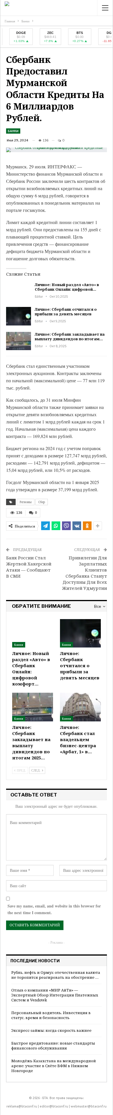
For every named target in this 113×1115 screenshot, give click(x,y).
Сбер (41, 502)
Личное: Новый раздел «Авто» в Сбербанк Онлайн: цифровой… (67, 287)
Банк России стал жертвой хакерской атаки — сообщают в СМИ (28, 567)
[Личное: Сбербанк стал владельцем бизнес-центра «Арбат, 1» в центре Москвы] (80, 707)
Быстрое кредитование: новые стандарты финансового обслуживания (53, 1046)
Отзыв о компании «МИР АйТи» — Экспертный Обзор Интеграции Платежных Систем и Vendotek (54, 995)
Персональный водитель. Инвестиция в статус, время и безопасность (51, 1015)
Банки (13, 131)
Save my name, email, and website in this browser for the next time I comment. (54, 909)
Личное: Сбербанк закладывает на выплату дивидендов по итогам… (70, 336)
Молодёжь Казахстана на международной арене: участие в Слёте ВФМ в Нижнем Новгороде (53, 1065)
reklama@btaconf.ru (21, 1106)
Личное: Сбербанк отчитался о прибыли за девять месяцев (66, 312)
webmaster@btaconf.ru (89, 1106)
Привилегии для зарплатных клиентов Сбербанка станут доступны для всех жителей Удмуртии (84, 573)
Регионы (26, 502)
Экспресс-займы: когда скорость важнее (51, 1030)
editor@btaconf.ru (54, 1106)
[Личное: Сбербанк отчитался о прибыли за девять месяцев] (18, 316)
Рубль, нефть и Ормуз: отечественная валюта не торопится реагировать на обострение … (55, 975)
